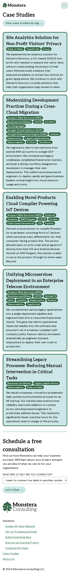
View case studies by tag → (23, 23)
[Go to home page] (35, 507)
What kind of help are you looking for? (27, 474)
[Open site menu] (64, 5)
